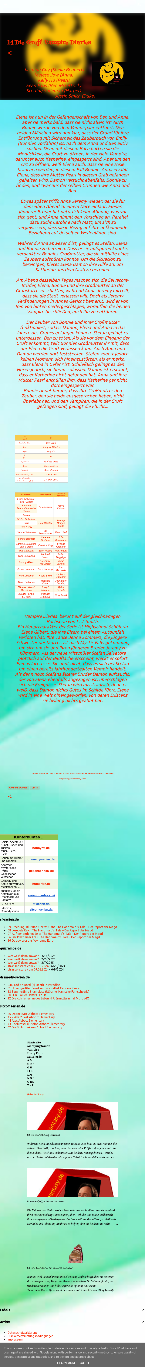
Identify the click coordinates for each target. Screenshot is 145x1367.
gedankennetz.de (41, 870)
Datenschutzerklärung (23, 1332)
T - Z (30, 1085)
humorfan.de (41, 883)
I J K (30, 1071)
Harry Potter (36, 1053)
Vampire (33, 1049)
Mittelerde (34, 1056)
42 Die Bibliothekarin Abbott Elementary (35, 1027)
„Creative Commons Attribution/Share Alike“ (71, 773)
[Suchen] (16, 4)
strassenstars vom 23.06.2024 (28, 966)
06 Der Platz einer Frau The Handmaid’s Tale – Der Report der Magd (54, 937)
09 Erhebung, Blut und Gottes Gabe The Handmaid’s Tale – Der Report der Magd (62, 927)
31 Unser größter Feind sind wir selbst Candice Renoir (44, 988)
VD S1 (35, 787)
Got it (84, 1363)
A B (29, 1060)
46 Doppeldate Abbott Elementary (31, 1013)
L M (29, 1074)
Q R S (30, 1081)
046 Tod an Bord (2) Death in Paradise (34, 984)
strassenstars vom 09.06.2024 (28, 969)
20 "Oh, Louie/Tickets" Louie (27, 995)
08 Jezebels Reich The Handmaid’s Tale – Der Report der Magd (50, 930)
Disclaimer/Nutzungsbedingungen (30, 1336)
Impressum (15, 1339)
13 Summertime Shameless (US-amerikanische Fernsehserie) (48, 991)
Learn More (66, 1363)
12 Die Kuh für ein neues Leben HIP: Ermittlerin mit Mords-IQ (48, 998)
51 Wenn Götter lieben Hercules (45, 1201)
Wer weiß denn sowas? (23, 956)
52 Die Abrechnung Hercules (43, 1135)
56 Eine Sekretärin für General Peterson (50, 1268)
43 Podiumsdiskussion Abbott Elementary (36, 1024)
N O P (30, 1078)
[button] (10, 53)
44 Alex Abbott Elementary (26, 1020)
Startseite (34, 1042)
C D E (30, 1064)
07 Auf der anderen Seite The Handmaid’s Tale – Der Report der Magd (55, 933)
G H (29, 1067)
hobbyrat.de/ (41, 848)
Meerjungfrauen (38, 1046)
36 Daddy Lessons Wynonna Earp (30, 940)
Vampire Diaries (18, 787)
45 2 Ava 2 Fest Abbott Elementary (31, 1017)
